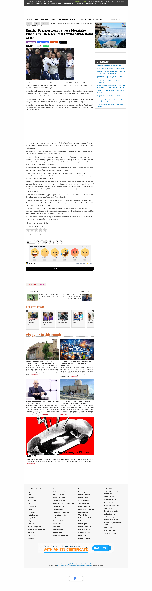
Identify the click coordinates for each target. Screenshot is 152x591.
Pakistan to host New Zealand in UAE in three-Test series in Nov (48, 296)
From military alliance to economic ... (92, 323)
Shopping (46, 3)
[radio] (28, 230)
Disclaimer (73, 564)
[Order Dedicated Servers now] (110, 48)
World (36, 19)
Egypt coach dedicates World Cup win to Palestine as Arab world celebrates (76, 402)
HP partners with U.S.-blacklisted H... (78, 323)
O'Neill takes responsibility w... (62, 323)
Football (45, 23)
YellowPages (102, 3)
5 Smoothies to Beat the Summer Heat (109, 65)
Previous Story (37, 292)
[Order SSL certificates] (76, 552)
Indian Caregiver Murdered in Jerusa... (32, 324)
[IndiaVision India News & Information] (37, 11)
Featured (99, 19)
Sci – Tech (73, 19)
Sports (53, 19)
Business (44, 19)
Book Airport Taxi (69, 3)
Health (38, 3)
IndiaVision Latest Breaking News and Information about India (74, 565)
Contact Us (88, 564)
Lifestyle (83, 19)
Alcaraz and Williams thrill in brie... (47, 323)
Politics (91, 19)
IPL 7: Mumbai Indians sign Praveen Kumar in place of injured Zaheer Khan (71, 296)
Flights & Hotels (56, 3)
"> (50, 46)
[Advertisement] (90, 11)
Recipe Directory (91, 3)
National (30, 19)
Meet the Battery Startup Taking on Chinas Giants (58, 454)
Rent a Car (80, 3)
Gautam (55, 42)
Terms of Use (80, 564)
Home (29, 23)
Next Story (85, 292)
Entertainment (63, 19)
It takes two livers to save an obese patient (111, 68)
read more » (35, 374)
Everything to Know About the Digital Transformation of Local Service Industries (75, 363)
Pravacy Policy (65, 564)
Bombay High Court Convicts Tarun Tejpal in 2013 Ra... (108, 1)
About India (30, 3)
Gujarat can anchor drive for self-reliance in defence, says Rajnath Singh (41, 362)
